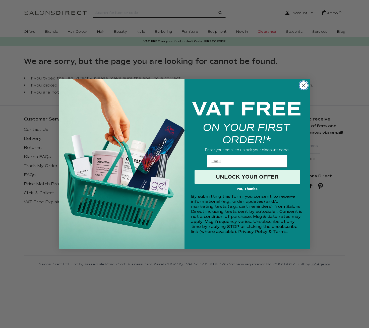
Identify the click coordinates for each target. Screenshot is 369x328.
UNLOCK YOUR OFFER (247, 177)
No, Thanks (247, 189)
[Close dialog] (303, 85)
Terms (280, 231)
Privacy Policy (252, 231)
